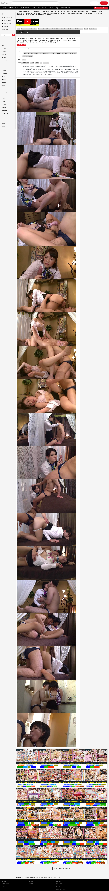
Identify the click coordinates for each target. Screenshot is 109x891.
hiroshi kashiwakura (67, 786)
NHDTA (72, 803)
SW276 (37, 62)
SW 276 (32, 62)
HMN (35, 29)
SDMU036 (55, 786)
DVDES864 (74, 863)
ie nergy (55, 765)
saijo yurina (97, 803)
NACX (31, 29)
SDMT (71, 765)
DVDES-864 (69, 863)
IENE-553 (101, 844)
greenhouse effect (48, 863)
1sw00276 (45, 62)
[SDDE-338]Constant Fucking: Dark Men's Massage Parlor (28, 783)
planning (74, 53)
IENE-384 (23, 805)
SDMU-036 (49, 786)
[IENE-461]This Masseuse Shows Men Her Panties (50, 821)
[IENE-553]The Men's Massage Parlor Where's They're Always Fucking (96, 840)
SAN (90, 29)
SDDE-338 (28, 786)
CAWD (86, 29)
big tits (71, 784)
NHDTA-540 (72, 805)
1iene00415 (51, 805)
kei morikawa (20, 786)
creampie (25, 767)
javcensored (46, 53)
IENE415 (46, 805)
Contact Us (5, 885)
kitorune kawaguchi (101, 805)
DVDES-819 (50, 844)
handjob (26, 803)
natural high (77, 803)
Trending (44, 8)
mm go (97, 863)
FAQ (30, 886)
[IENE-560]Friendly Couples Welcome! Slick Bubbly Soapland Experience (27, 859)
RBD (68, 29)
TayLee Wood (59, 888)
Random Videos (66, 8)
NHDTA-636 (26, 844)
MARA (72, 29)
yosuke (45, 844)
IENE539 (82, 844)
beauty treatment (28, 53)
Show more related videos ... (61, 868)
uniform (53, 53)
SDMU (49, 784)
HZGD (94, 29)
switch (23, 59)
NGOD (58, 29)
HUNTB (63, 29)
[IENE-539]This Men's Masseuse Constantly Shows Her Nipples (73, 840)
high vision (68, 53)
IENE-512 (101, 824)
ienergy (51, 765)
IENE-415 (42, 805)
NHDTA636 (32, 844)
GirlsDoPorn (59, 885)
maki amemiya (30, 765)
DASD (77, 29)
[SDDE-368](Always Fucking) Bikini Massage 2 (73, 821)
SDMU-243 (102, 863)
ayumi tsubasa (90, 803)
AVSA (22, 29)
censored (58, 53)
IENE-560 (27, 863)
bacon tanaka (66, 805)
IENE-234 (42, 767)
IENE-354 (87, 767)
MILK (81, 29)
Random (5, 29)
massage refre (38, 53)
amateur (53, 842)
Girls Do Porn (59, 883)
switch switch (25, 62)
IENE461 (59, 824)
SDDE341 (82, 786)
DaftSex (58, 886)
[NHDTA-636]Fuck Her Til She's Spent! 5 (27, 840)
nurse (99, 861)
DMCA (3, 886)
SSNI (43, 29)
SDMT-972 (74, 767)
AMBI (53, 29)
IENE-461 (55, 824)
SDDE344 (101, 786)
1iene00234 (51, 767)
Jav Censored (24, 8)
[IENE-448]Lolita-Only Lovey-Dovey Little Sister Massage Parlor (96, 802)
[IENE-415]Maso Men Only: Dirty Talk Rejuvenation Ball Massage (50, 802)
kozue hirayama (21, 765)
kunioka (19, 863)
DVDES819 (55, 844)
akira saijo (93, 863)
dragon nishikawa (27, 56)
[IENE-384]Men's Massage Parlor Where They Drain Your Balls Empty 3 (27, 802)
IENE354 (92, 767)
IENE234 (46, 767)
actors (51, 8)
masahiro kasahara (67, 767)
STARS (48, 29)
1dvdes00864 (80, 863)
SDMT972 (79, 767)
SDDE (29, 767)
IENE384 (27, 805)
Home (4, 8)
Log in (30, 885)
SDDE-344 (97, 786)
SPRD (39, 29)
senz (24, 786)
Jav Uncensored (13, 8)
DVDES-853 (54, 863)
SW (41, 62)
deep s (41, 844)
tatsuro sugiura (43, 786)
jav (63, 53)
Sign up (104, 3)
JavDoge (5, 3)
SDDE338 (33, 786)
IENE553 (105, 844)
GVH (26, 29)
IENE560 (31, 863)
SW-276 (33, 824)
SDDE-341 (77, 786)
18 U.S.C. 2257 (5, 883)
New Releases (35, 8)
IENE (48, 765)
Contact (31, 888)
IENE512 (105, 824)
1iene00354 (96, 767)
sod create (33, 767)
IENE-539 (78, 844)
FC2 (19, 29)
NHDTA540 (77, 805)
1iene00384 (32, 805)
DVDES (57, 842)
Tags (57, 8)
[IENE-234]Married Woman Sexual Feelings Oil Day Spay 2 (50, 763)
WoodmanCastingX (61, 889)
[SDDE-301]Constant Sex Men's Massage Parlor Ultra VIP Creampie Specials (28, 763)
